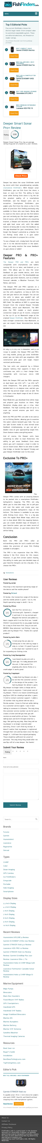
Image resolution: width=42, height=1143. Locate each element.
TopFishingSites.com (11, 1063)
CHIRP (6, 862)
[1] (14, 752)
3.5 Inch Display (9, 903)
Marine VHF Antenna (12, 1029)
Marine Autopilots (10, 1021)
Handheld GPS (9, 1007)
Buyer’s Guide (9, 1052)
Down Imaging (9, 869)
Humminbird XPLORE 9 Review (16, 937)
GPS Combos (8, 873)
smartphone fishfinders (12, 188)
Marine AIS (8, 1018)
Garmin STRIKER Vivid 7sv (25, 65)
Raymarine (7, 846)
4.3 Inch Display (9, 907)
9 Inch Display (9, 921)
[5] (29, 752)
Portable (6, 884)
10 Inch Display (9, 925)
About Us (5, 1118)
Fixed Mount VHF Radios (13, 999)
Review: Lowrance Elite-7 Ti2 (15, 959)
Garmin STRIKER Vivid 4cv (25, 50)
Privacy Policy (7, 1127)
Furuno (6, 832)
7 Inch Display (8, 914)
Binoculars (7, 992)
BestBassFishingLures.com (14, 1059)
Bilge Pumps (8, 989)
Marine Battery (9, 1025)
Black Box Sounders (11, 996)
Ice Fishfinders (9, 877)
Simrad (6, 850)
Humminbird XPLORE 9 (24, 93)
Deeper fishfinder (16, 318)
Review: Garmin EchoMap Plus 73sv (17, 955)
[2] (18, 752)
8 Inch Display (9, 918)
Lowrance (7, 843)
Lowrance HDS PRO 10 (24, 108)
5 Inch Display (8, 910)
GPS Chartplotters (11, 1003)
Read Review (8, 1104)
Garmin (6, 835)
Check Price (14, 56)
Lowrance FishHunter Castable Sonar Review (18, 970)
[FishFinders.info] (21, 8)
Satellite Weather (10, 1032)
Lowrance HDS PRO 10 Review (15, 948)
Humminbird (8, 839)
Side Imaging (8, 888)
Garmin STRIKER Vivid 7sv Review (17, 952)
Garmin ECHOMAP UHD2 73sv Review (18, 941)
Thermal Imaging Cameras (14, 1036)
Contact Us (6, 1121)
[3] (21, 752)
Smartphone (10, 573)
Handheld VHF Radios (12, 1010)
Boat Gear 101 (9, 1048)
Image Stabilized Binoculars (14, 1014)
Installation (7, 1055)
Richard (14, 593)
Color (5, 866)
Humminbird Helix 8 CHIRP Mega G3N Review (19, 964)
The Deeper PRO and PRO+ (16, 262)
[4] (25, 752)
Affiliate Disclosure (9, 1124)
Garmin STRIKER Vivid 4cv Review (17, 944)
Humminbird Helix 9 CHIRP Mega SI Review (18, 975)
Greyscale (7, 880)
